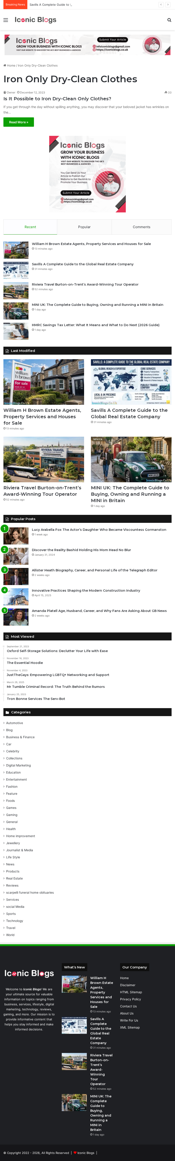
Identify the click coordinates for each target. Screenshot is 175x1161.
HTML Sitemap (131, 992)
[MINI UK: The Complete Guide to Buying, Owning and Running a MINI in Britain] (15, 311)
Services (12, 899)
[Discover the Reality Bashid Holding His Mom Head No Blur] (15, 556)
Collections (14, 758)
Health (11, 829)
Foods (10, 800)
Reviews (12, 885)
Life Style (13, 857)
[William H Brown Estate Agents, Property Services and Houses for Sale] (15, 250)
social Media (15, 906)
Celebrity (12, 751)
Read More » (18, 122)
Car (8, 744)
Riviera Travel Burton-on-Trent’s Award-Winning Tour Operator (85, 284)
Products (12, 871)
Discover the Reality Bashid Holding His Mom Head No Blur (81, 550)
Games (11, 808)
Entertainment (16, 779)
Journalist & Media (19, 850)
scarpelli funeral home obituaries (30, 892)
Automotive (14, 723)
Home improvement (20, 836)
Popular (84, 227)
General (12, 822)
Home (10, 65)
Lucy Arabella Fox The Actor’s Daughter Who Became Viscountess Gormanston (99, 530)
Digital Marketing (18, 765)
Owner (11, 92)
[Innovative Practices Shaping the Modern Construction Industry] (15, 596)
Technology (14, 921)
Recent (30, 227)
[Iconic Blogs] (35, 20)
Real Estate (14, 878)
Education (13, 772)
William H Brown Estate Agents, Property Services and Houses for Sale (91, 244)
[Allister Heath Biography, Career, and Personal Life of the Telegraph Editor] (15, 576)
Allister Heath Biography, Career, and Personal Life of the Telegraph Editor (94, 570)
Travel (10, 928)
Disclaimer (127, 985)
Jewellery (13, 843)
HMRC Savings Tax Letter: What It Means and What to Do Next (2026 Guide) (96, 325)
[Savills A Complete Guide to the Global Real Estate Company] (15, 270)
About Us (127, 1013)
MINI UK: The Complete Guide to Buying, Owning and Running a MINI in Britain (97, 305)
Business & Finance (20, 737)
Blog (9, 730)
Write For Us (129, 1020)
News (10, 864)
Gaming (11, 815)
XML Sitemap (130, 1027)
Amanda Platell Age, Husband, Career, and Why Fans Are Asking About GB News (99, 611)
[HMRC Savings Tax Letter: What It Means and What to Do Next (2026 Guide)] (15, 331)
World (10, 935)
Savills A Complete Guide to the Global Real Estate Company (73, 4)
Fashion (12, 786)
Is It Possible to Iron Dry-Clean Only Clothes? (57, 98)
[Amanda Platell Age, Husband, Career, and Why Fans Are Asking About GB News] (15, 617)
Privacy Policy (130, 999)
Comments (141, 227)
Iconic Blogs (85, 1153)
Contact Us (128, 1006)
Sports (11, 914)
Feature (11, 793)
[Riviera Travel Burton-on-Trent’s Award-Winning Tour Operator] (15, 290)
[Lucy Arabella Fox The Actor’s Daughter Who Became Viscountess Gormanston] (15, 535)
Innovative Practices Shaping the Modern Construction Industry (86, 590)
